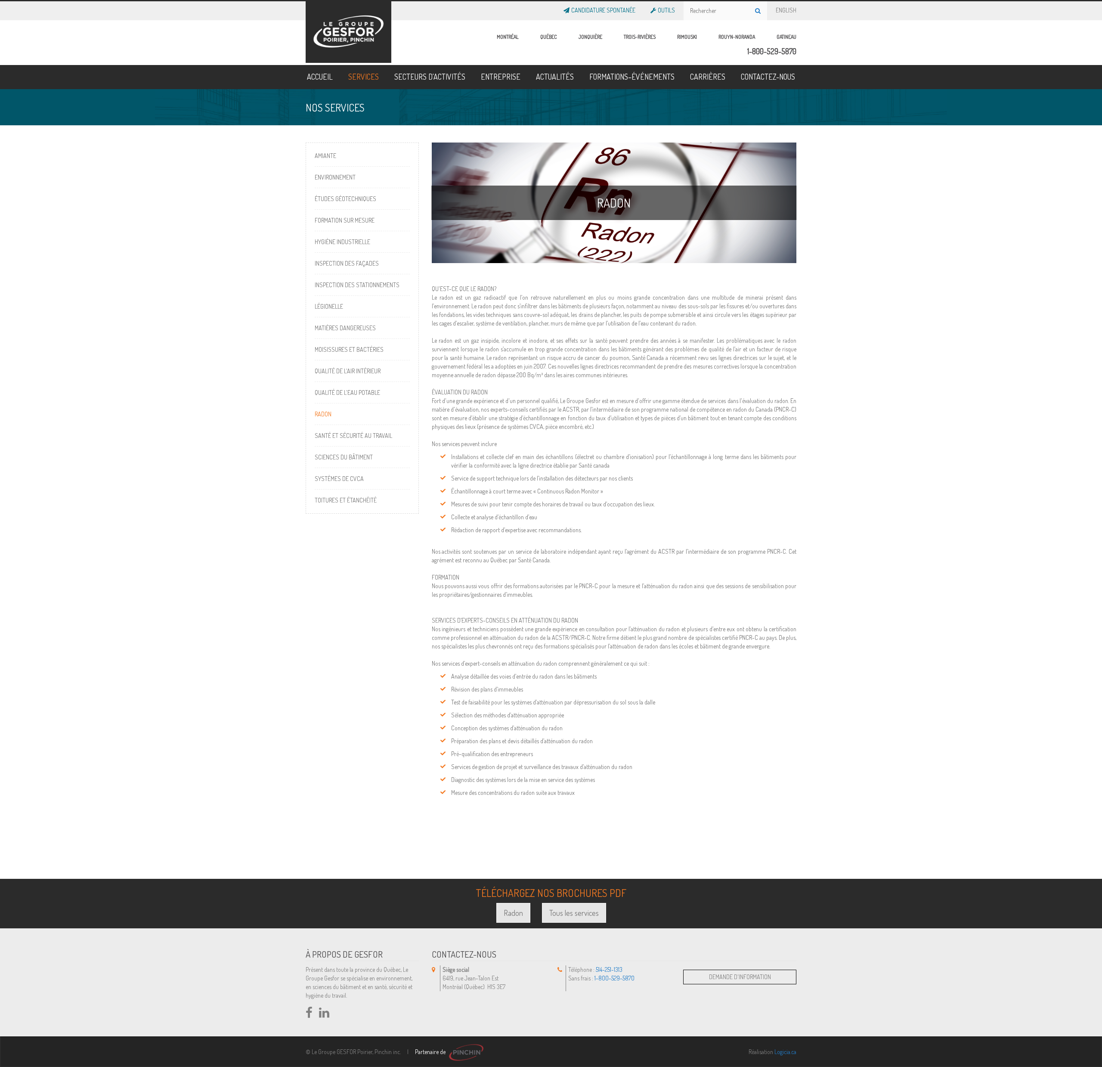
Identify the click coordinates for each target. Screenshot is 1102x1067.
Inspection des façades (347, 263)
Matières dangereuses (345, 328)
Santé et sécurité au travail (353, 435)
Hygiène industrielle (342, 241)
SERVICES (363, 76)
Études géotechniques (345, 198)
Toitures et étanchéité (346, 500)
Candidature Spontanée (603, 8)
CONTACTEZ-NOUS (768, 76)
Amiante (325, 155)
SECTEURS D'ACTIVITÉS (429, 76)
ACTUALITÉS (555, 76)
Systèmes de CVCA (339, 478)
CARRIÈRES (707, 76)
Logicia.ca (785, 1051)
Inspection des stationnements (357, 284)
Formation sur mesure (345, 220)
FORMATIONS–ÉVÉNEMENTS (632, 76)
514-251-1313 (609, 969)
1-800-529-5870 (771, 51)
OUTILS (666, 8)
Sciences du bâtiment (344, 457)
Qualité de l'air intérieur (348, 371)
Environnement (335, 177)
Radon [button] (513, 913)
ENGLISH (786, 8)
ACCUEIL (320, 76)
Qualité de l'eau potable (347, 392)
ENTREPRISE (500, 76)
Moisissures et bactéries (349, 349)
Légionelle (329, 306)
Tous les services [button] (574, 913)
